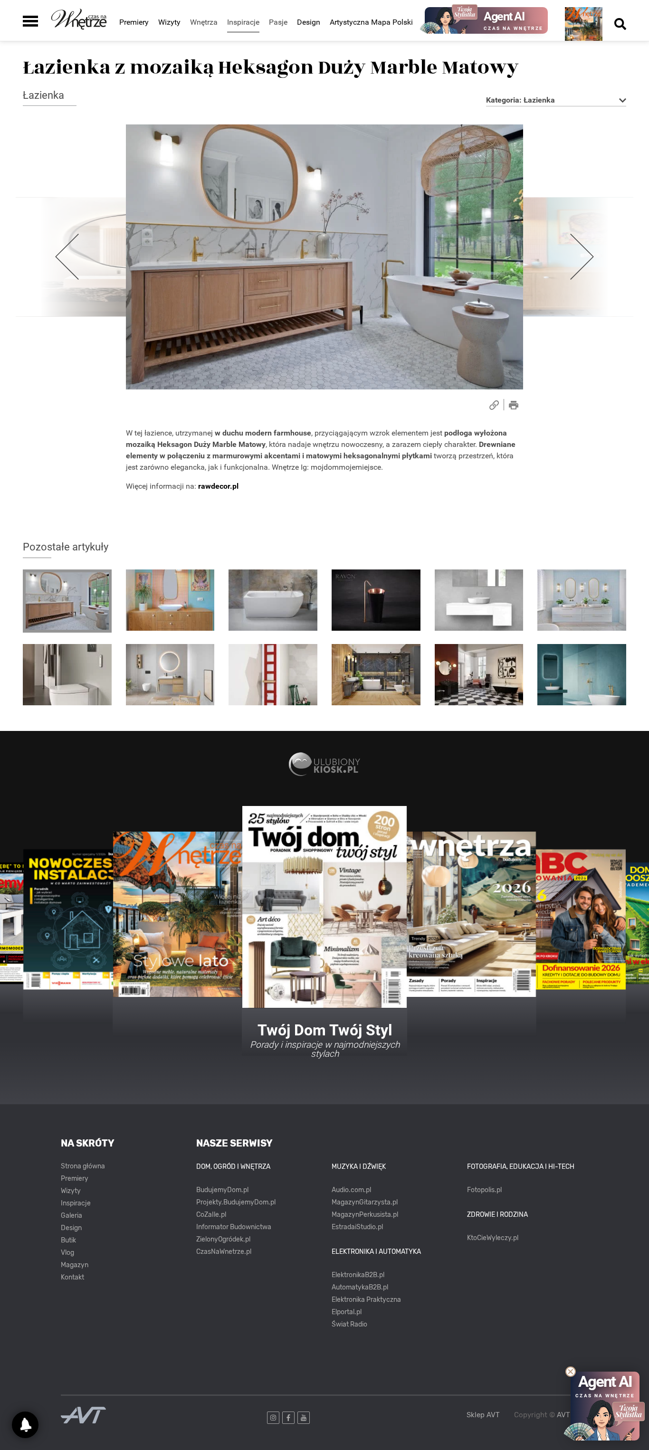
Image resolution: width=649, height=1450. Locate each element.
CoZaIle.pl (211, 1215)
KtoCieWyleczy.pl (492, 1238)
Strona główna (83, 1166)
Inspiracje (76, 1203)
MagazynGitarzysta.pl (365, 1202)
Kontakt (72, 1277)
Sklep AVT (483, 1415)
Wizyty (169, 22)
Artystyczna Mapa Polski (371, 22)
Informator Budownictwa (233, 1227)
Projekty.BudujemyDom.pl (236, 1202)
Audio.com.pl (351, 1190)
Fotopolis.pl (484, 1190)
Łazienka (43, 95)
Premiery (134, 22)
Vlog (67, 1253)
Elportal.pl (347, 1312)
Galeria (71, 1216)
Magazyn (74, 1265)
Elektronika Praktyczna (366, 1300)
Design (308, 22)
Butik (68, 1240)
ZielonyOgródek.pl (223, 1239)
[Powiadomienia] (25, 1425)
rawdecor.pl (218, 486)
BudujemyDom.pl (222, 1190)
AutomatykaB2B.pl (360, 1287)
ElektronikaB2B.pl (358, 1275)
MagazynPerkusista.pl (365, 1215)
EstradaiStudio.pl (357, 1227)
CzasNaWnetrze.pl (223, 1252)
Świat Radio (349, 1324)
